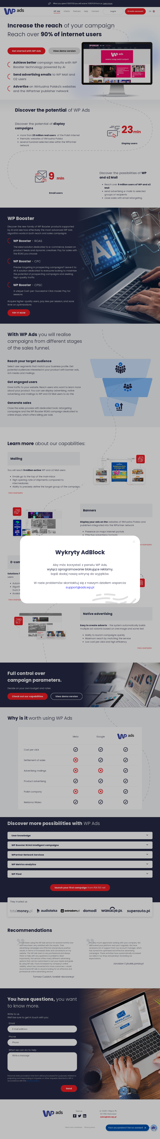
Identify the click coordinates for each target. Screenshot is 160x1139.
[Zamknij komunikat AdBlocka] (134, 542)
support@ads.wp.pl (80, 587)
